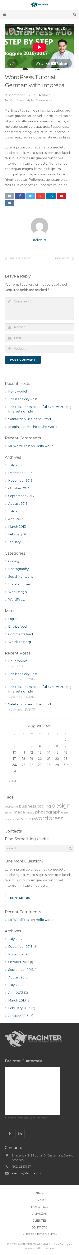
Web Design (17, 592)
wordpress (48, 818)
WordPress (16, 100)
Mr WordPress (19, 446)
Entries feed (17, 626)
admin (46, 95)
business (27, 806)
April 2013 (15, 519)
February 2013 (19, 534)
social (16, 819)
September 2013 (21, 496)
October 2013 (18, 488)
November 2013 (20, 480)
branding (11, 806)
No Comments (41, 100)
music (30, 812)
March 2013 (17, 527)
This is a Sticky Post (22, 399)
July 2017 (15, 465)
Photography (18, 569)
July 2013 (15, 511)
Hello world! (17, 391)
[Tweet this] (30, 196)
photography (49, 812)
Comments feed (20, 634)
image (18, 812)
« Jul (12, 781)
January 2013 (18, 542)
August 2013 (18, 503)
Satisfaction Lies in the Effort (29, 419)
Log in (12, 619)
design (61, 805)
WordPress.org (19, 642)
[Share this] (20, 196)
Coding (13, 561)
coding (44, 806)
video (27, 818)
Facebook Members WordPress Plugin (28, 1117)
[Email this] (9, 196)
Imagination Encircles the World (33, 427)
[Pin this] (61, 196)
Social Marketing (21, 576)
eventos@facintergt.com (29, 1173)
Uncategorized (19, 584)
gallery (8, 813)
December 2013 (20, 473)
